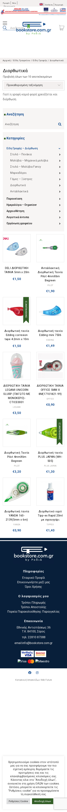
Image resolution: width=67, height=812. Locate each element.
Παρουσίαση (14, 198)
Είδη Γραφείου (21, 60)
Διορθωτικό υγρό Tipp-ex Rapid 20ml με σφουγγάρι (50, 515)
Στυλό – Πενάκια (21, 154)
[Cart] (61, 28)
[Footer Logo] (33, 554)
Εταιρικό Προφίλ (33, 577)
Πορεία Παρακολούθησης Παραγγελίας (33, 611)
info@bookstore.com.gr (37, 643)
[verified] (27, 654)
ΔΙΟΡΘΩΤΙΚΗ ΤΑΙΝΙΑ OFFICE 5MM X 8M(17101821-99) (50, 390)
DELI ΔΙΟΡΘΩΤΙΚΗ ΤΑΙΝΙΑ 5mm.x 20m (16, 270)
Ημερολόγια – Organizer (22, 204)
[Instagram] (37, 672)
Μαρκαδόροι (18, 172)
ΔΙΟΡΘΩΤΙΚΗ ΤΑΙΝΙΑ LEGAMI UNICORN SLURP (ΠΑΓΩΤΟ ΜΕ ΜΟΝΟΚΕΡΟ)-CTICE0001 (16, 394)
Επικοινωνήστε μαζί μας (33, 582)
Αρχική (7, 60)
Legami (17, 407)
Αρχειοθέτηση (15, 211)
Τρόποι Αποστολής (33, 607)
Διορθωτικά (18, 185)
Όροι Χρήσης (33, 586)
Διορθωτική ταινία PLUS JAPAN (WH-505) (50, 457)
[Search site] (5, 28)
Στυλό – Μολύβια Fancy (25, 166)
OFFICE (50, 399)
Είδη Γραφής (40, 60)
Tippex (50, 525)
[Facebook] (30, 672)
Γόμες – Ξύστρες (21, 179)
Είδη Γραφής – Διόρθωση (22, 148)
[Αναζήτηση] (60, 123)
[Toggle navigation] (5, 24)
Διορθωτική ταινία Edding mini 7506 (50, 333)
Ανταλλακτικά (19, 191)
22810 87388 (36, 637)
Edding (50, 340)
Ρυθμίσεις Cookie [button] (18, 801)
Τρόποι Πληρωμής (33, 602)
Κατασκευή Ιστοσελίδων (27, 680)
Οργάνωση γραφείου (19, 223)
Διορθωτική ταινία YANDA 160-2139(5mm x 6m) (16, 515)
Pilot (50, 285)
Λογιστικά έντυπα (18, 217)
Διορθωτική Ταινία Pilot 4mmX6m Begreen (16, 457)
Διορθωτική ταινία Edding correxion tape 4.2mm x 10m (16, 335)
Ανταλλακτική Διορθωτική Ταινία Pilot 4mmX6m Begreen (50, 274)
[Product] (17, 248)
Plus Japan (50, 466)
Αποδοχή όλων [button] (42, 801)
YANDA (16, 525)
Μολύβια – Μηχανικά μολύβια (29, 160)
